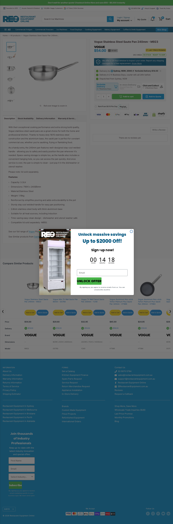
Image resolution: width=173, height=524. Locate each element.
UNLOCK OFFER (89, 281)
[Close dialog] (131, 231)
